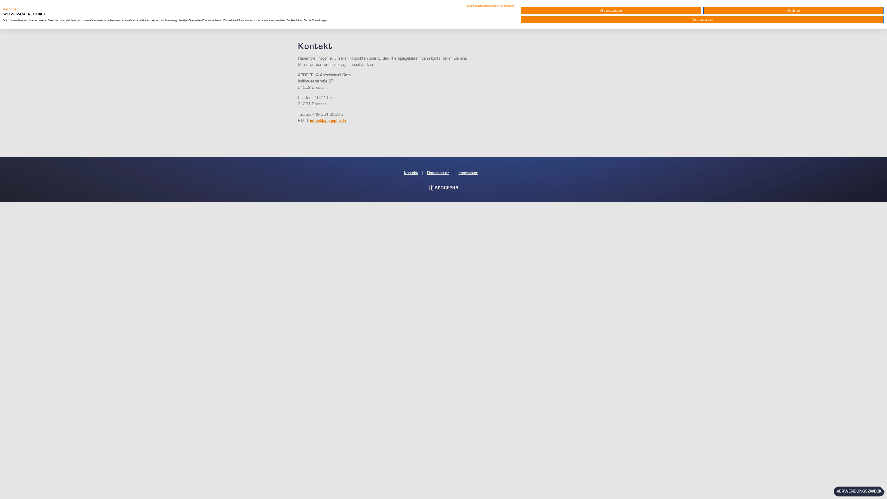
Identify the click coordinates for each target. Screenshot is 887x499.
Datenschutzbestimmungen (482, 5)
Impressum (507, 5)
